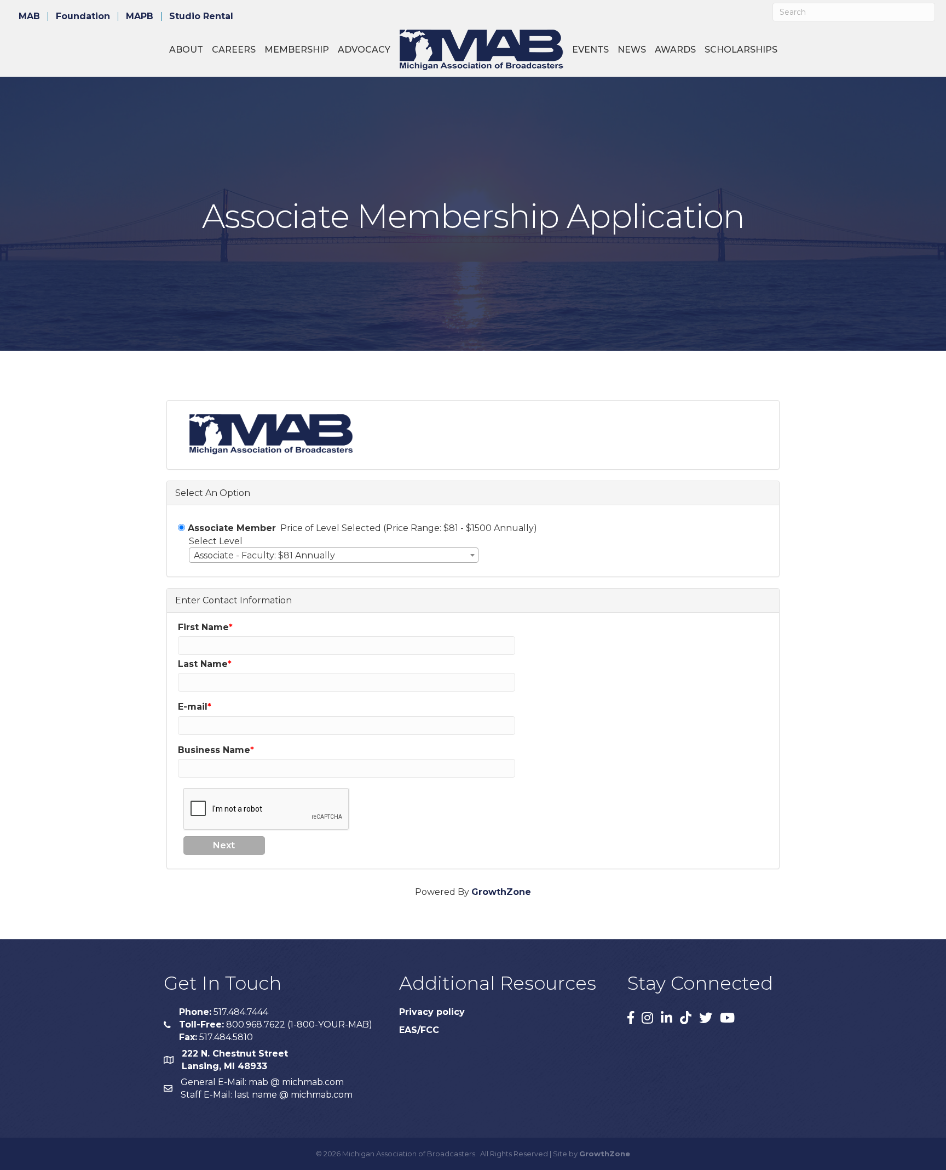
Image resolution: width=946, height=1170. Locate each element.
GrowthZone (501, 892)
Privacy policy (432, 1012)
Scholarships (741, 49)
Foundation (83, 16)
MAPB (139, 16)
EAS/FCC (419, 1030)
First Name (203, 627)
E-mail (192, 706)
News (632, 49)
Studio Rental (201, 16)
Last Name (203, 664)
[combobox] (333, 555)
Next (224, 845)
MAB (29, 16)
